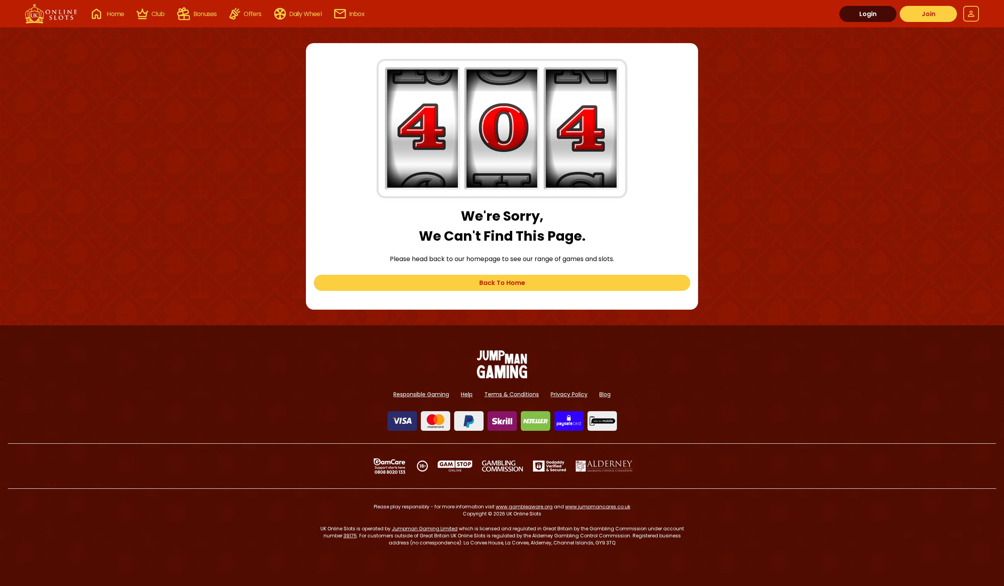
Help (467, 394)
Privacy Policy (569, 394)
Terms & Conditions (511, 394)
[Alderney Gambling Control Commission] (604, 466)
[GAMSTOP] (455, 466)
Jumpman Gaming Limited (425, 528)
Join (928, 13)
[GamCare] (389, 466)
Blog (605, 394)
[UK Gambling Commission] (502, 466)
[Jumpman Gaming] (502, 376)
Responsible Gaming (421, 394)
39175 (350, 535)
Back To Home (502, 282)
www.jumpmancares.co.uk (597, 506)
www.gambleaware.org (524, 506)
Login (868, 13)
